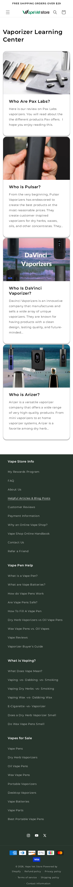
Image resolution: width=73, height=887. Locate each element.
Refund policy (33, 871)
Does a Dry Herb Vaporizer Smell (32, 715)
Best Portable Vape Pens (26, 819)
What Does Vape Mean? (25, 671)
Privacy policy (53, 871)
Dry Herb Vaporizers (22, 757)
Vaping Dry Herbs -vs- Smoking (31, 688)
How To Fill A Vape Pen (24, 611)
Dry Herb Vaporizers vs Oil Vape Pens (35, 620)
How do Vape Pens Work (26, 593)
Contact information (38, 883)
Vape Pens (15, 748)
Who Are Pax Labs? (29, 101)
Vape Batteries (18, 801)
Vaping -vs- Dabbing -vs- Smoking (33, 680)
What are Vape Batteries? (26, 584)
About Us (14, 489)
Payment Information (24, 516)
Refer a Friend (18, 551)
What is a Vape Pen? (23, 576)
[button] (8, 12)
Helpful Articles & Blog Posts (29, 498)
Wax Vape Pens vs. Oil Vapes (28, 628)
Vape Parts (16, 810)
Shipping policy (50, 877)
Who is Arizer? (24, 394)
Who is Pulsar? (25, 187)
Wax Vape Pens (19, 775)
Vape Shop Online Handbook (29, 533)
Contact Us (16, 542)
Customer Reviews (21, 507)
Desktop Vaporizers (22, 792)
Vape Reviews (18, 637)
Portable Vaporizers (22, 784)
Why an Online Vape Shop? (27, 525)
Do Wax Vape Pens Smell (26, 724)
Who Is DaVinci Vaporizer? (25, 291)
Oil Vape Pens (18, 766)
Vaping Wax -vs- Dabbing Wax (30, 697)
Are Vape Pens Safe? (22, 602)
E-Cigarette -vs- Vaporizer (27, 706)
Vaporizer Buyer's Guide (25, 646)
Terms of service (27, 877)
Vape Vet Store (34, 866)
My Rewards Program (24, 471)
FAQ (11, 480)
